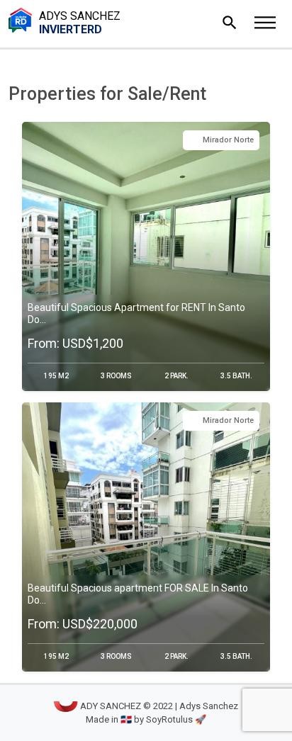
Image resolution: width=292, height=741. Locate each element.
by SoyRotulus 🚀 (170, 719)
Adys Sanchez (79, 22)
